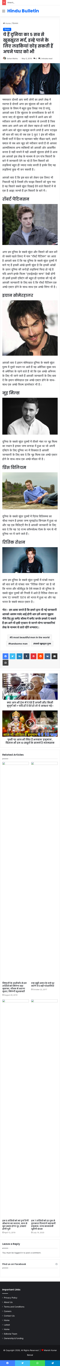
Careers (7, 1311)
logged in (18, 1253)
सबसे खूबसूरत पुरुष (43, 643)
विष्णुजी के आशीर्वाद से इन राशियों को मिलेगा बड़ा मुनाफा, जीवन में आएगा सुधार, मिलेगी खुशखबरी (14, 987)
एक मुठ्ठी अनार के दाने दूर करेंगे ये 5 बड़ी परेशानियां (42, 984)
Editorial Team (10, 1334)
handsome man (19, 643)
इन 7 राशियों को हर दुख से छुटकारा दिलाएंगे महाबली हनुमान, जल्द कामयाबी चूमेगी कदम (43, 1224)
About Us (8, 1302)
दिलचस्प (15, 23)
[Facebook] (5, 656)
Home (8, 23)
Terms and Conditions (14, 1307)
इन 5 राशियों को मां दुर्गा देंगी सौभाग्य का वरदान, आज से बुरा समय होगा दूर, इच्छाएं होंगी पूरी (15, 1224)
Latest (7, 1325)
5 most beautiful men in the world (30, 637)
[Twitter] (12, 656)
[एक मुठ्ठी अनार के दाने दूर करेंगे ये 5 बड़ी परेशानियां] (44, 871)
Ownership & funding (13, 1338)
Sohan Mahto (12, 58)
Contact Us (9, 1316)
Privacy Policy (10, 1298)
